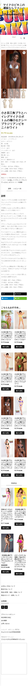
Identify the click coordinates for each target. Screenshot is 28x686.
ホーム (3, 43)
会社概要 (4, 620)
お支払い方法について (8, 586)
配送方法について (6, 589)
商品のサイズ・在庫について (10, 595)
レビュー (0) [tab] (17, 188)
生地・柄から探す (11, 43)
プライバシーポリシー (8, 614)
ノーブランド (16, 180)
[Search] (21, 38)
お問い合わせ (5, 623)
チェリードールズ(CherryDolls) (10, 632)
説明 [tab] (9, 188)
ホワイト (11, 182)
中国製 (20, 182)
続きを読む (6, 347)
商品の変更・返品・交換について (11, 592)
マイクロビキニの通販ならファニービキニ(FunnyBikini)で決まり (14, 11)
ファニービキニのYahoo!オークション (13, 639)
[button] (14, 37)
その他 (20, 43)
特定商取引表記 (6, 617)
